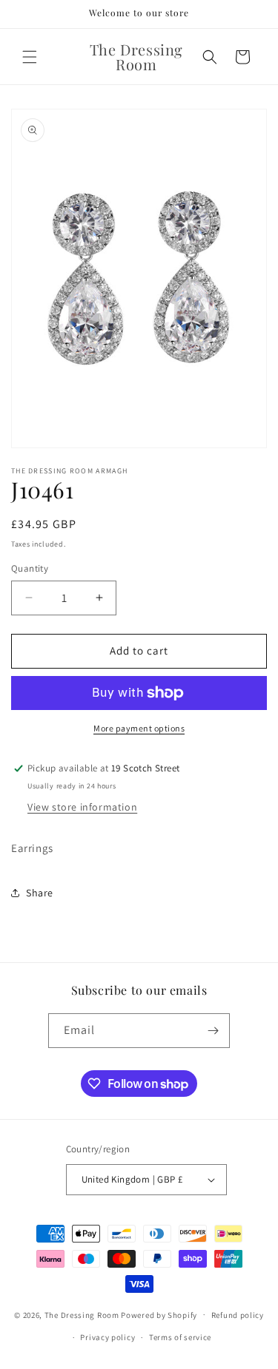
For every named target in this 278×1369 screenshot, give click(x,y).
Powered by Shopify (159, 1314)
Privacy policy (107, 1337)
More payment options (139, 728)
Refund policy (237, 1315)
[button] (29, 57)
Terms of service (180, 1337)
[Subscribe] (212, 1030)
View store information (82, 807)
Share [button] (39, 892)
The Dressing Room (81, 1314)
